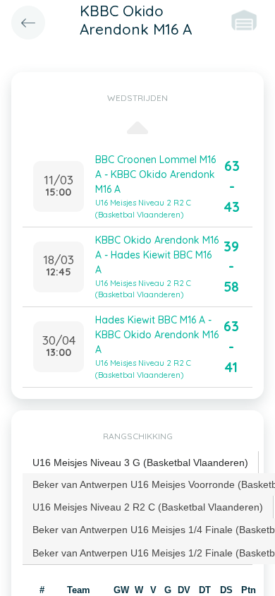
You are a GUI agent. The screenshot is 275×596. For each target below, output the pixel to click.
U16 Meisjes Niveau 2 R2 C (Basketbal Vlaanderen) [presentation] (147, 507)
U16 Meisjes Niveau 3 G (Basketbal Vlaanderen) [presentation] (140, 462)
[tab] (141, 463)
